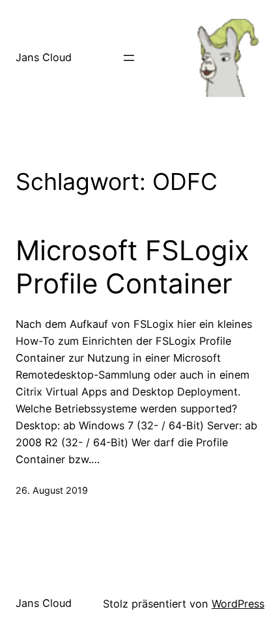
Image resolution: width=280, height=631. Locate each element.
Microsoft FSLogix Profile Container (132, 266)
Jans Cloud (44, 57)
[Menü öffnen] (129, 58)
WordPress (238, 603)
